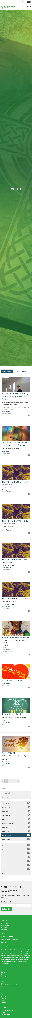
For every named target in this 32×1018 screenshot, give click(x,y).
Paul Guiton (15, 811)
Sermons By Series (20, 371)
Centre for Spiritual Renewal (9, 985)
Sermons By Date (7, 371)
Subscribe (6, 909)
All (3, 873)
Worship (3, 975)
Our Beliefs (4, 1002)
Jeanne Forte (15, 807)
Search (24, 1)
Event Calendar (5, 987)
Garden (3, 1012)
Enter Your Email (6, 902)
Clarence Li (15, 803)
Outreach (4, 1007)
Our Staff (3, 998)
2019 (15, 869)
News (2, 989)
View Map (4, 929)
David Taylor (15, 839)
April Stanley (15, 815)
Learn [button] (2, 979)
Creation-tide (6, 793)
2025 (15, 849)
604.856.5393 (10, 936)
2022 (15, 857)
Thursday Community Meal (8, 1010)
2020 (15, 865)
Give (2, 983)
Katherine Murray (15, 823)
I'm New (3, 1000)
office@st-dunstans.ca (11, 939)
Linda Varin (15, 819)
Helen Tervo (15, 827)
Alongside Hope (5, 1014)
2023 (15, 853)
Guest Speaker (15, 835)
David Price (15, 831)
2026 (15, 845)
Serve (2, 981)
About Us (3, 976)
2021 (15, 861)
